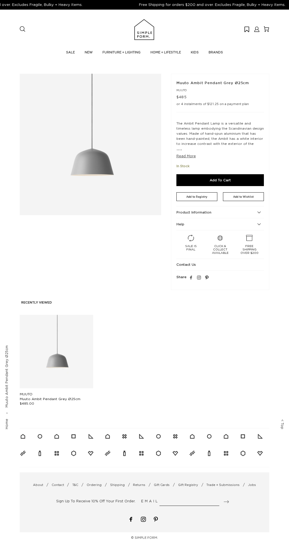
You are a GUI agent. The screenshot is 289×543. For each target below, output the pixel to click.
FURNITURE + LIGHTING (121, 52)
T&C (75, 485)
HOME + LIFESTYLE (165, 52)
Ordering (94, 485)
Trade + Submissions (223, 485)
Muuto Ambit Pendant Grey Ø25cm (50, 399)
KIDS (195, 52)
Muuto (181, 90)
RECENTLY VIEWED (36, 302)
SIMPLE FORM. (146, 538)
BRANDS (216, 52)
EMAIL (150, 501)
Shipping (117, 485)
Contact (58, 485)
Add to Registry (196, 196)
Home (7, 424)
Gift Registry (188, 485)
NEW (89, 52)
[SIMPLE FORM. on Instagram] (199, 278)
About (38, 485)
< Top (282, 424)
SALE (70, 52)
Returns (139, 485)
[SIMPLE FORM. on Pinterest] (155, 519)
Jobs (252, 485)
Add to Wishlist (243, 196)
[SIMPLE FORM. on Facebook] (130, 519)
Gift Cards (162, 485)
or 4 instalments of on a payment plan (212, 104)
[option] (90, 144)
